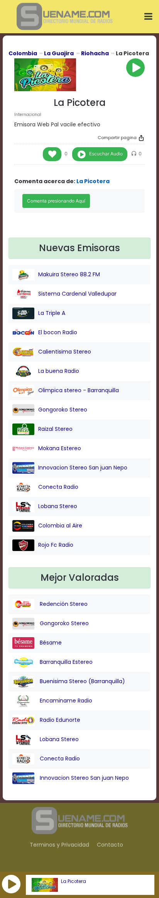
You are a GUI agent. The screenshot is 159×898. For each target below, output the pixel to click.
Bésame (50, 642)
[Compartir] (141, 137)
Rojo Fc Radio (55, 545)
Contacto (110, 845)
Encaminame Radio (65, 700)
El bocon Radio (57, 332)
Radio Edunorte (59, 720)
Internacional (27, 114)
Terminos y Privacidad (59, 845)
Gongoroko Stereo (62, 409)
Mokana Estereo (59, 448)
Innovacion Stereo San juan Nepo (82, 467)
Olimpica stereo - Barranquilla (78, 390)
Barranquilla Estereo (65, 662)
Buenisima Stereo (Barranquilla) (81, 681)
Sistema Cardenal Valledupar (77, 294)
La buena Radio (58, 371)
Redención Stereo (63, 604)
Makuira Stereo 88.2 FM (69, 274)
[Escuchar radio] (135, 67)
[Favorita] (52, 154)
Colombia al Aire (60, 525)
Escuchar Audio (106, 153)
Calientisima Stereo (64, 351)
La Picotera (73, 881)
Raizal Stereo (55, 429)
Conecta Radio (58, 487)
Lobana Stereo (57, 506)
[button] (11, 884)
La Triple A (51, 313)
